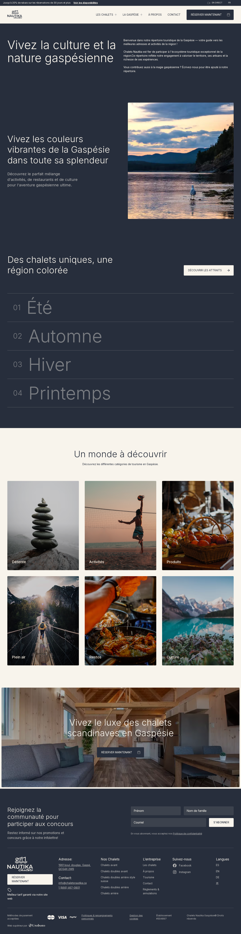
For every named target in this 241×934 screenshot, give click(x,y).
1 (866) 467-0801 (69, 887)
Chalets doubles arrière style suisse (118, 879)
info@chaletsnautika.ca (73, 882)
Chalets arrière (109, 893)
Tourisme (148, 877)
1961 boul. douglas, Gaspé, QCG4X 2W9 (75, 867)
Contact (174, 14)
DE (217, 877)
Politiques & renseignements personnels (97, 917)
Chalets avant (109, 865)
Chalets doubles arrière (115, 887)
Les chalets (149, 865)
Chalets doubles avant (114, 871)
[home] (14, 15)
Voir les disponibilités (85, 3)
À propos (155, 14)
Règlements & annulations (151, 891)
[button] (106, 15)
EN (217, 871)
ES (217, 865)
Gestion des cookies (136, 917)
